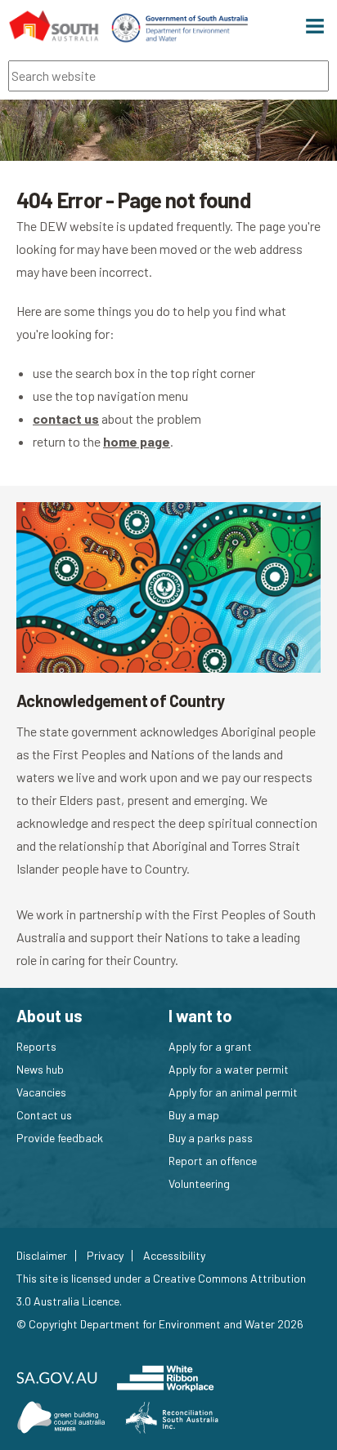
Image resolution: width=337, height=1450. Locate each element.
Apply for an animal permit (233, 1092)
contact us (66, 418)
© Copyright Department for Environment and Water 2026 (159, 1324)
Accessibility (174, 1255)
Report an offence (212, 1161)
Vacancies (41, 1092)
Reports (36, 1046)
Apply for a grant (210, 1046)
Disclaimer (41, 1255)
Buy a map (193, 1115)
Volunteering (199, 1183)
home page (136, 441)
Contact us (44, 1115)
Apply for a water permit (228, 1069)
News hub (40, 1069)
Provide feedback (59, 1138)
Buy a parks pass (210, 1138)
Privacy (105, 1255)
